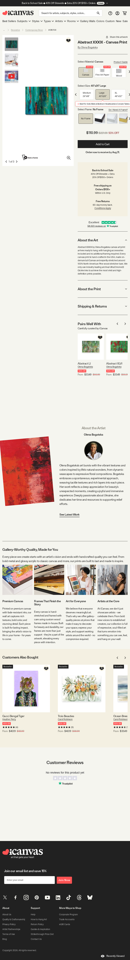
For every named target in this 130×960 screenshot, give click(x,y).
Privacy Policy (9, 924)
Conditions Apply (102, 208)
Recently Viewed (115, 955)
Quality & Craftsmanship (14, 919)
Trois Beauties (66, 716)
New (118, 21)
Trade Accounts (67, 919)
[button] (85, 72)
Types (47, 21)
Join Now (64, 880)
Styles (35, 21)
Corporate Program (68, 914)
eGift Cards (64, 924)
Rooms (71, 21)
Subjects (22, 21)
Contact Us (36, 939)
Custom (110, 21)
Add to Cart (103, 144)
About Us (6, 914)
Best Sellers (9, 21)
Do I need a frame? (118, 110)
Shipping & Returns (92, 306)
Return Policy (37, 924)
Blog (4, 939)
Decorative (15, 30)
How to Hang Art (39, 919)
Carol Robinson (65, 719)
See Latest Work (69, 514)
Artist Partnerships (11, 929)
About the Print (89, 289)
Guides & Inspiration (40, 929)
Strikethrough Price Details (44, 934)
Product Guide (121, 62)
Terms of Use (8, 934)
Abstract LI (84, 363)
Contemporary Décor (34, 30)
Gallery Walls (87, 21)
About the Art (88, 240)
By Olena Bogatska (88, 47)
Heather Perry (9, 719)
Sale (125, 21)
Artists (59, 21)
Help (33, 914)
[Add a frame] (30, 157)
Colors (100, 21)
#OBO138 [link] (52, 30)
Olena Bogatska (85, 366)
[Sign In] (117, 13)
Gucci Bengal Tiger (13, 716)
